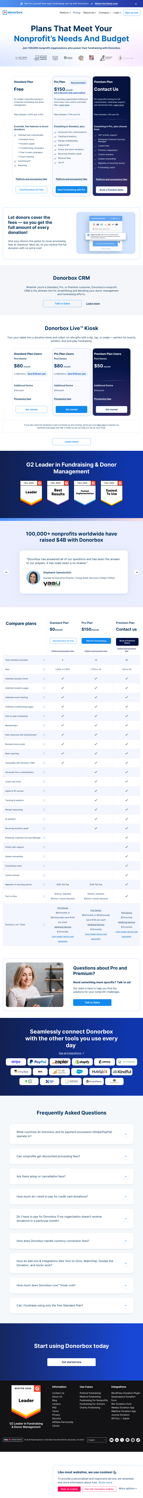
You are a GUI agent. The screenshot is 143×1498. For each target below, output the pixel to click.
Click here (101, 425)
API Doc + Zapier (120, 1418)
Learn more (64, 105)
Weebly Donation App (122, 1407)
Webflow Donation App (123, 1411)
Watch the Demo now (106, 3)
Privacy (56, 1414)
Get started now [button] (71, 1362)
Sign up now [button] (131, 12)
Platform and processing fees (31, 179)
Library (56, 1425)
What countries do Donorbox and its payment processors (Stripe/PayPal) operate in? (64, 1134)
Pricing (76, 12)
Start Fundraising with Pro (71, 189)
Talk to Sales (62, 303)
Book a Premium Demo (127, 641)
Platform (64, 12)
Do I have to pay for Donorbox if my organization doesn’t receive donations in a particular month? (59, 1218)
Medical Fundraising (90, 1396)
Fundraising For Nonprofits (94, 1400)
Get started (31, 409)
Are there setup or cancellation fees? (41, 1176)
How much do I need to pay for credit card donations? (52, 1196)
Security (56, 1418)
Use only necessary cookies (99, 1489)
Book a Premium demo (112, 189)
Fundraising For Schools (92, 1403)
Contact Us (58, 1393)
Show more (105, 1482)
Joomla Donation (120, 1414)
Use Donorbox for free (31, 189)
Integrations (118, 1386)
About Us (57, 1396)
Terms (55, 1411)
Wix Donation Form (121, 1403)
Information (59, 1386)
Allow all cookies (69, 1489)
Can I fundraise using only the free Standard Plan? (50, 1305)
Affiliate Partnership (62, 1422)
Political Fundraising (90, 1393)
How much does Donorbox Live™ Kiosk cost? (46, 1285)
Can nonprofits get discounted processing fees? (48, 1156)
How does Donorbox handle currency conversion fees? (53, 1241)
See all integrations (70, 1053)
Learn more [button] (71, 441)
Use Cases (86, 1386)
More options (127, 1488)
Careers (56, 1403)
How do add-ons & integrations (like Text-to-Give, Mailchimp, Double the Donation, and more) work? (65, 1263)
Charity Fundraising (90, 1407)
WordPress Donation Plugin (125, 1393)
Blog (54, 1400)
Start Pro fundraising (96, 641)
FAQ (54, 1407)
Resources (88, 12)
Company (104, 12)
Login (116, 12)
